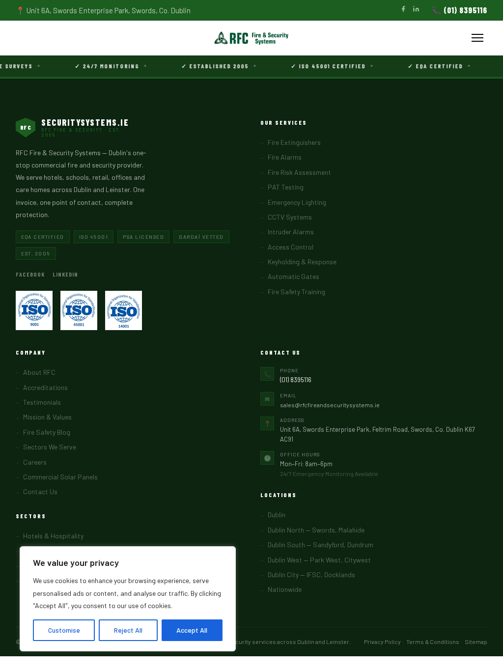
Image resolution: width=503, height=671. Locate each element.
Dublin (276, 514)
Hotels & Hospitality (53, 535)
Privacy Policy (382, 641)
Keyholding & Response (302, 261)
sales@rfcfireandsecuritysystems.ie (330, 404)
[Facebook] (403, 10)
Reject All (128, 630)
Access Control (290, 247)
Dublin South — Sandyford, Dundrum (320, 544)
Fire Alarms (285, 157)
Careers (35, 462)
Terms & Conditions (432, 641)
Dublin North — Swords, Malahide (316, 530)
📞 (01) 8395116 (459, 10)
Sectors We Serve (49, 447)
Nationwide (285, 589)
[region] (128, 598)
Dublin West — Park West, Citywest (319, 560)
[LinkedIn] (416, 10)
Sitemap (476, 641)
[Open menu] (477, 38)
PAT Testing (286, 187)
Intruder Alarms (291, 231)
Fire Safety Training (296, 291)
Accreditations (45, 387)
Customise (64, 630)
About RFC (39, 372)
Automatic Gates (293, 276)
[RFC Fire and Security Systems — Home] (251, 38)
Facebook (30, 274)
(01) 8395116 (295, 380)
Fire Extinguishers (294, 142)
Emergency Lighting (297, 202)
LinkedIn (65, 274)
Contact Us (40, 491)
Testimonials (42, 402)
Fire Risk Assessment (299, 172)
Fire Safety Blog (46, 432)
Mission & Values (47, 417)
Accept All (191, 630)
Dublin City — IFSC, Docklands (311, 574)
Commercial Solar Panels (60, 477)
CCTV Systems (290, 217)
